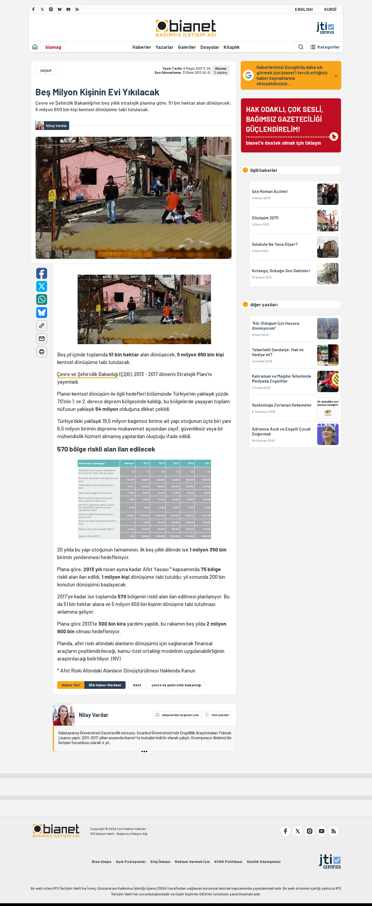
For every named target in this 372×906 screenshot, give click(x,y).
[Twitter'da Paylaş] (41, 286)
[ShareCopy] (41, 325)
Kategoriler (329, 47)
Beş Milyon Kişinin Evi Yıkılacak (97, 91)
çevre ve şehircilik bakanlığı (176, 685)
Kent (137, 685)
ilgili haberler (264, 170)
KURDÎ (330, 9)
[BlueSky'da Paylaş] (41, 312)
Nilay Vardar (93, 714)
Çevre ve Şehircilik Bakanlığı (87, 374)
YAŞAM (45, 70)
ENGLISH (304, 9)
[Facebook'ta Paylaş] (41, 273)
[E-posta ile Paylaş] (41, 338)
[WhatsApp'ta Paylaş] (41, 299)
